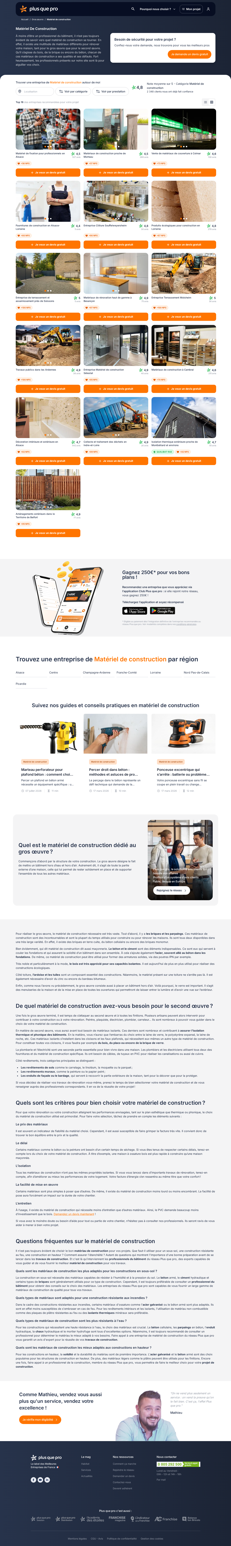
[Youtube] (40, 1480)
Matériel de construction (35, 761)
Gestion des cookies (152, 1538)
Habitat (85, 1463)
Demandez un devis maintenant (74, 1214)
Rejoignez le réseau (170, 890)
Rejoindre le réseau (123, 1469)
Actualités (86, 1476)
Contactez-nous (122, 1482)
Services (86, 1469)
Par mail (161, 1479)
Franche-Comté (127, 672)
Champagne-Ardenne (96, 672)
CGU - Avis (97, 1538)
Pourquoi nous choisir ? (155, 9)
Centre (53, 672)
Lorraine (155, 672)
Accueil (24, 19)
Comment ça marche (124, 1463)
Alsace (20, 672)
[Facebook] (33, 1480)
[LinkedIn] (47, 1480)
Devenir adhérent (122, 1488)
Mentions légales (77, 1538)
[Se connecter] (208, 9)
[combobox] (36, 91)
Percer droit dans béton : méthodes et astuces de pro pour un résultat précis (112, 774)
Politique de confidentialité (122, 1538)
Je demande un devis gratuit (189, 54)
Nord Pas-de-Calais (196, 672)
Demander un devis (124, 1476)
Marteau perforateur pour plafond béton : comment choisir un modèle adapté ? (47, 774)
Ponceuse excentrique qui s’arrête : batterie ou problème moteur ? (181, 774)
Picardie (21, 683)
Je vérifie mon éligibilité (38, 1419)
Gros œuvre (37, 19)
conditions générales (186, 624)
